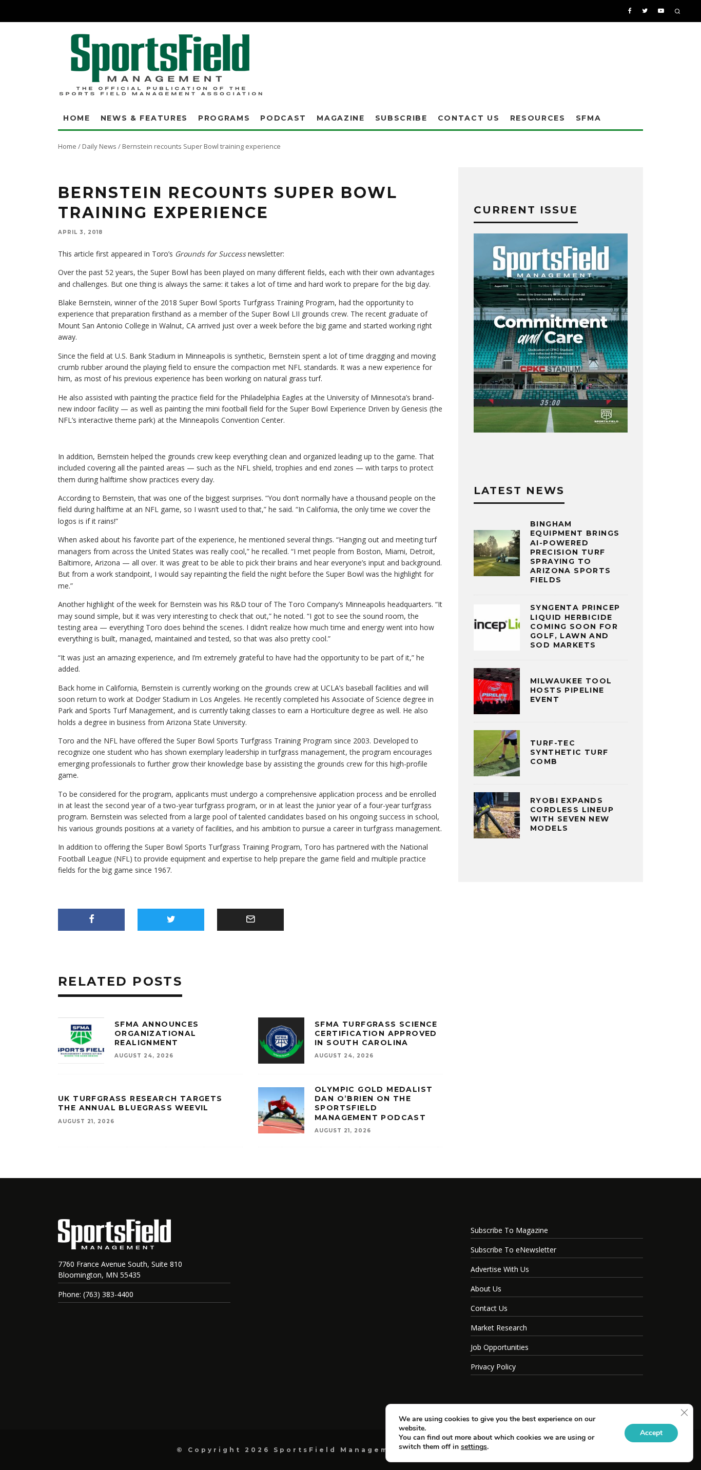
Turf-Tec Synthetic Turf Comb (569, 752)
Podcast (283, 118)
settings (474, 1447)
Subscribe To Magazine (509, 1230)
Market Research (499, 1327)
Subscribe (401, 118)
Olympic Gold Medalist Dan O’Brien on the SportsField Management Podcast (374, 1103)
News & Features (144, 118)
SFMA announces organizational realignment (156, 1033)
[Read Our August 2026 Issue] (551, 334)
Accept (651, 1433)
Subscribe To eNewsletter (513, 1250)
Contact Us (469, 118)
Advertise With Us (500, 1269)
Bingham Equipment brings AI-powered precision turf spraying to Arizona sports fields (574, 551)
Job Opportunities (500, 1347)
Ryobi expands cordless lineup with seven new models (572, 814)
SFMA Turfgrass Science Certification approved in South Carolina (376, 1033)
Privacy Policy (493, 1366)
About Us (486, 1288)
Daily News (99, 146)
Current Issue (526, 210)
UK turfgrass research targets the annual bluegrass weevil (140, 1103)
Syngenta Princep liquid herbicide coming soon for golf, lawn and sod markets (575, 626)
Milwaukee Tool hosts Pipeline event (571, 690)
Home (76, 118)
